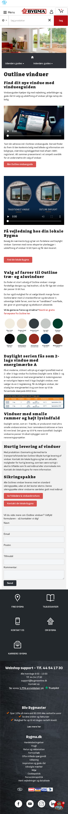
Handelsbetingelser (34, 742)
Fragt (34, 745)
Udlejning (34, 759)
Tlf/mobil (8, 556)
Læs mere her (34, 726)
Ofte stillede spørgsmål (34, 756)
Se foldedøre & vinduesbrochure (23, 495)
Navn (6, 522)
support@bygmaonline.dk (34, 680)
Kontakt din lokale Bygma (20, 503)
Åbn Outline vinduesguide (20, 164)
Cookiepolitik (34, 773)
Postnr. (7, 545)
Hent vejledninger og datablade (34, 780)
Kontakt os (34, 684)
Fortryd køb (34, 752)
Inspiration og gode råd (34, 763)
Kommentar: (10, 567)
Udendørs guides (14, 63)
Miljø (34, 770)
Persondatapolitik (34, 777)
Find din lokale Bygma (18, 259)
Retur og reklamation (34, 749)
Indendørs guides (42, 63)
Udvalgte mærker (34, 766)
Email (7, 534)
